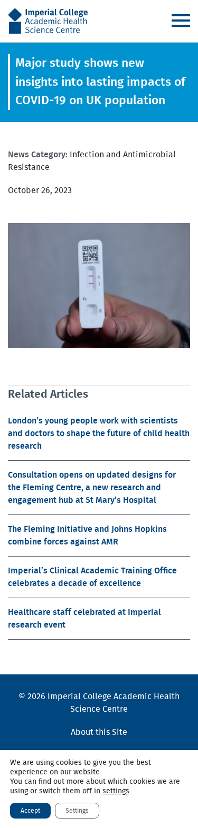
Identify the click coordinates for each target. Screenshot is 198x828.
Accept (30, 810)
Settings (77, 810)
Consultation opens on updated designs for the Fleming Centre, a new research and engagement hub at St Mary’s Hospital (92, 487)
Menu (180, 20)
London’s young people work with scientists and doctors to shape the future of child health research (99, 433)
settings (115, 791)
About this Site (99, 732)
